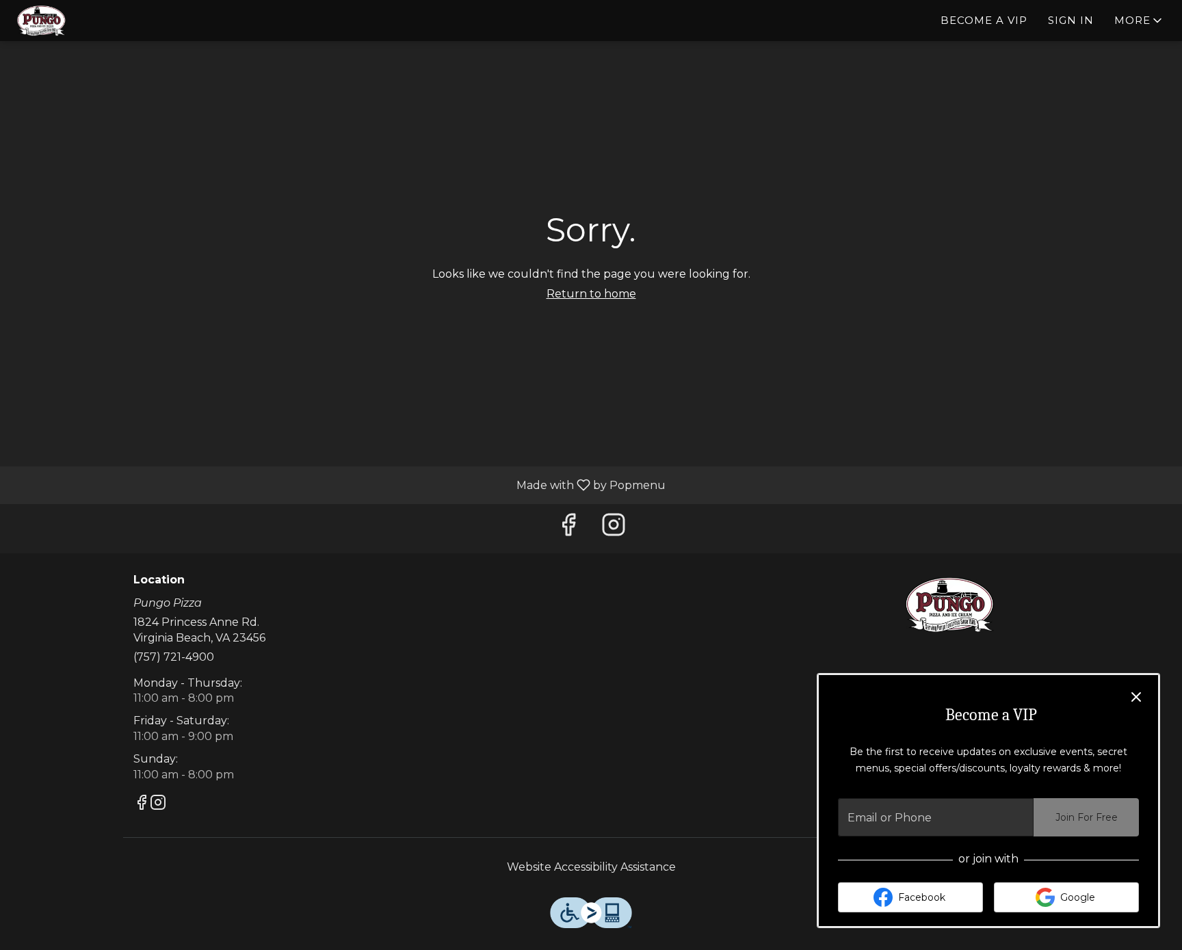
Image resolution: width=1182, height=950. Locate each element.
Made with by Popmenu (338, 484)
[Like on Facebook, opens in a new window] (568, 528)
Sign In (1071, 20)
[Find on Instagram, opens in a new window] (613, 528)
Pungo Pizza (950, 604)
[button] (1139, 20)
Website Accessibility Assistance (591, 866)
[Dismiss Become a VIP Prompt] (1136, 697)
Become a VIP (984, 20)
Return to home (591, 293)
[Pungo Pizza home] (72, 20)
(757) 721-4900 (173, 656)
